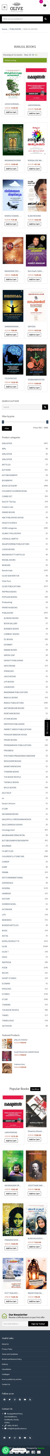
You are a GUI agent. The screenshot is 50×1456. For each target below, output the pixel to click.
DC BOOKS (8, 639)
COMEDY (5, 861)
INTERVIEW (7, 909)
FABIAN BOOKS (10, 650)
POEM (4, 967)
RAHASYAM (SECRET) (14, 271)
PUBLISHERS (15, 29)
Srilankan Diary (19, 1064)
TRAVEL (5, 1015)
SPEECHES (6, 988)
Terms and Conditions (10, 1354)
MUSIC (4, 930)
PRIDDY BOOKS (10, 740)
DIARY (4, 867)
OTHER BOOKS (10, 718)
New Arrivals (7, 570)
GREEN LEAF (9, 655)
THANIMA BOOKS (11, 771)
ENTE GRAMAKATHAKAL (12, 877)
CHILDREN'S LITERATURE (13, 856)
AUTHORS (6, 470)
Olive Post (6, 581)
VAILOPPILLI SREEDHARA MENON (16, 819)
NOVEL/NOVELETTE (10, 941)
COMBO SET (7, 496)
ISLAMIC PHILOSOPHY (11, 533)
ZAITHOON (7, 1026)
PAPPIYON (6, 962)
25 (30, 54)
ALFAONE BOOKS (11, 618)
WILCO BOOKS (10, 787)
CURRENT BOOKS (11, 634)
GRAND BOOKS (8, 512)
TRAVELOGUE (8, 1020)
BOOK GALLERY (10, 623)
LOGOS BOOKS (8, 549)
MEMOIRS (6, 565)
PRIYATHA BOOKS (9, 607)
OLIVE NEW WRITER (10, 575)
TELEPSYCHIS (11, 378)
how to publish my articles (11, 1379)
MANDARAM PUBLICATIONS (16, 692)
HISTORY (6, 898)
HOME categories (9, 528)
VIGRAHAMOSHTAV (36, 379)
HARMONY (6, 893)
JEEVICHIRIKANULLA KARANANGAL (20, 104)
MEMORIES (7, 920)
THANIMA (6, 1004)
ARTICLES (6, 464)
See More (35, 1089)
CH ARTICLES (7, 851)
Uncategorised (8, 830)
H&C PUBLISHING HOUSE (13, 517)
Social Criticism (8, 803)
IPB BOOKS (9, 671)
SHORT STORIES (9, 978)
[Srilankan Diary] (7, 1068)
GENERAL (6, 888)
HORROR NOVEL (9, 904)
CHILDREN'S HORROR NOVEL (14, 491)
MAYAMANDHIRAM (13, 160)
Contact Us (6, 1384)
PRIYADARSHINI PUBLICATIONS (17, 745)
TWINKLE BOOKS (11, 782)
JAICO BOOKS (10, 676)
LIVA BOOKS (9, 687)
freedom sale (7, 507)
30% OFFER (7, 454)
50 (33, 54)
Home (4, 29)
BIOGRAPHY (7, 480)
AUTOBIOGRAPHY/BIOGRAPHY (15, 840)
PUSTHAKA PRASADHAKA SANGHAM (19, 755)
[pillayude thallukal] (7, 1044)
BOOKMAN (6, 845)
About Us (5, 1344)
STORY (5, 808)
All (36, 54)
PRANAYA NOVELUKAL (14, 1240)
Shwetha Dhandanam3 (38, 1131)
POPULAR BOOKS (9, 597)
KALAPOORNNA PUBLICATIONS (15, 544)
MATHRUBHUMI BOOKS (14, 708)
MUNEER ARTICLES (10, 925)
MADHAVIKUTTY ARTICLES (13, 554)
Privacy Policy (7, 1349)
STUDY (5, 999)
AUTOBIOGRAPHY (9, 475)
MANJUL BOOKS (11, 697)
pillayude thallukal (20, 1040)
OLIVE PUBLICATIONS (11, 586)
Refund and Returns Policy (12, 1359)
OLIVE (4, 946)
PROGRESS (8, 750)
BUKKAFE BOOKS (11, 628)
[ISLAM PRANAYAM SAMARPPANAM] (7, 1056)
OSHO (4, 957)
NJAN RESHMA (34, 216)
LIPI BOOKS (9, 681)
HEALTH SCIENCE (9, 522)
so (3, 798)
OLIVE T (5, 951)
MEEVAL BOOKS (9, 560)
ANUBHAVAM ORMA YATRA (13, 835)
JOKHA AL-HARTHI (10, 538)
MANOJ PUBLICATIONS (14, 703)
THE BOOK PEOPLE (12, 777)
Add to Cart (11, 112)
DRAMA (5, 872)
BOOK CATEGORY (9, 485)
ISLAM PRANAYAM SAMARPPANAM (26, 1052)
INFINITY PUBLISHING (13, 660)
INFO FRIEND (9, 665)
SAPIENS (32, 326)
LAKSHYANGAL (34, 105)
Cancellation (6, 1369)
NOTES (5, 936)
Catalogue (6, 1374)
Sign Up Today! (38, 1323)
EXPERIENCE (7, 883)
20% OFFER (7, 459)
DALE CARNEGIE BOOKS (12, 824)
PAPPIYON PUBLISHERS (14, 724)
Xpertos (41, 1448)
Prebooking (7, 602)
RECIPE (5, 973)
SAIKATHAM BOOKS (12, 766)
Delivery (5, 1364)
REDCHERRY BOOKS (12, 761)
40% (4, 448)
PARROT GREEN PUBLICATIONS (17, 729)
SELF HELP (6, 793)
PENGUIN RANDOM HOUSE (15, 734)
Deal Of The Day (9, 501)
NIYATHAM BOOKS (12, 713)
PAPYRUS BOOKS (9, 591)
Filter (7, 428)
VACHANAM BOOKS (10, 814)
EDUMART (8, 644)
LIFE (4, 914)
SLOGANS (6, 983)
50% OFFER (7, 443)
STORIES (6, 994)
